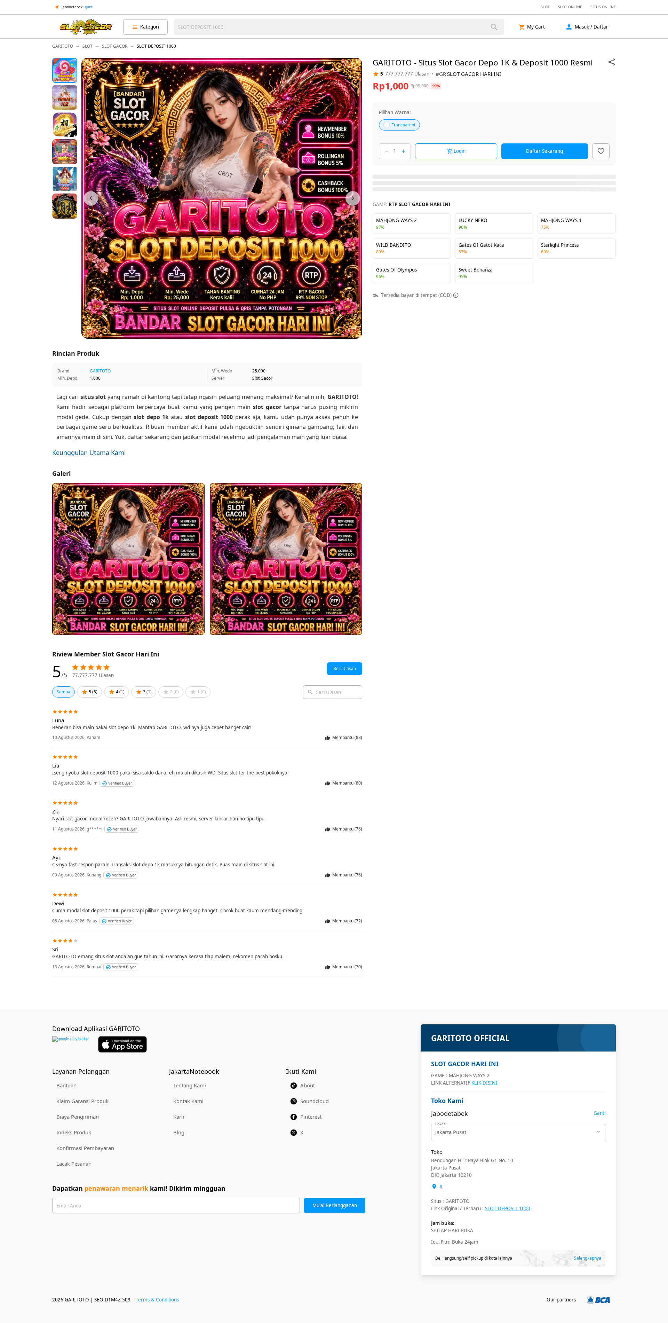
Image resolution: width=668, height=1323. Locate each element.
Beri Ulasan (344, 668)
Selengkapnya (587, 1258)
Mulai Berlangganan (334, 1205)
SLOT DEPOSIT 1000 (507, 1208)
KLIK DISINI (484, 1083)
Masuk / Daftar (591, 27)
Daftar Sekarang (544, 151)
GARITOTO (100, 371)
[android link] (70, 1044)
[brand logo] (85, 27)
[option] (64, 70)
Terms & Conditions (157, 1300)
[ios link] (122, 1044)
